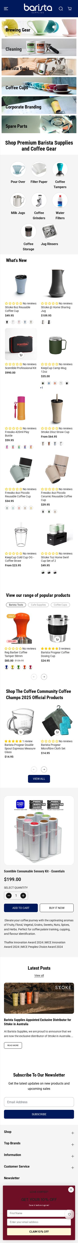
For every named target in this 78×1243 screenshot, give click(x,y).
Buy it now (56, 907)
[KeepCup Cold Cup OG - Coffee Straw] (21, 533)
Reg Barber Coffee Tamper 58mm (16, 654)
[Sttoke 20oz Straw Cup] (57, 408)
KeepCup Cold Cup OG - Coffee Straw (19, 559)
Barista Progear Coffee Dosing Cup (55, 654)
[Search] (60, 8)
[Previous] (34, 677)
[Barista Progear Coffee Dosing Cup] (57, 628)
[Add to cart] (21, 355)
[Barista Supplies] (38, 9)
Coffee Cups (60, 604)
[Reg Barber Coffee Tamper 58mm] (21, 628)
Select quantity (16, 887)
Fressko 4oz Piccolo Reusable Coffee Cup (18, 494)
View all (39, 778)
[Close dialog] (71, 1189)
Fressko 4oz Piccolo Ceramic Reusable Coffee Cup (56, 496)
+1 (41, 387)
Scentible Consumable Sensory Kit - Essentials (34, 871)
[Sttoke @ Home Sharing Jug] (57, 283)
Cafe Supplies (38, 604)
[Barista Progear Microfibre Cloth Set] (57, 721)
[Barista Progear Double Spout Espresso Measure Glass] (21, 721)
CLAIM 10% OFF (39, 1231)
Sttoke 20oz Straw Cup (55, 432)
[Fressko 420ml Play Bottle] (21, 408)
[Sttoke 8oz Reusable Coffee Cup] (21, 283)
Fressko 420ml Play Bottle (17, 433)
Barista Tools (16, 604)
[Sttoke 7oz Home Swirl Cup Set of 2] (57, 533)
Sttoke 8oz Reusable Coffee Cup (17, 309)
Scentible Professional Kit (20, 368)
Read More (13, 1045)
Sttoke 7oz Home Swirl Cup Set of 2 (55, 559)
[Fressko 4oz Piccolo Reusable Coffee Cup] (21, 469)
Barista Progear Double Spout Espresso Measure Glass (20, 748)
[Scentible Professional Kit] (21, 344)
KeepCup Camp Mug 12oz (53, 369)
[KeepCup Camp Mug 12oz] (57, 344)
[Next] (44, 677)
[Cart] (69, 8)
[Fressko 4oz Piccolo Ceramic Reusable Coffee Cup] (57, 469)
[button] (6, 8)
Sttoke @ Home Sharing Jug (55, 309)
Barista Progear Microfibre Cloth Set (53, 746)
